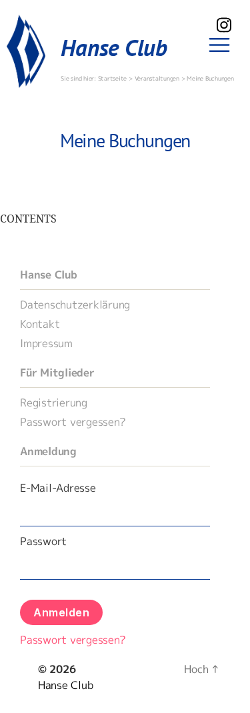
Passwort (43, 541)
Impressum (46, 343)
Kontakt (39, 324)
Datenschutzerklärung (75, 304)
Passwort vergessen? (72, 421)
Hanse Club (114, 47)
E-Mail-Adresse (58, 487)
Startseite (113, 78)
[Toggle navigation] (219, 45)
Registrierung (53, 402)
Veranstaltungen (157, 78)
